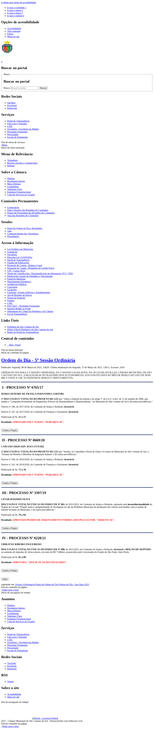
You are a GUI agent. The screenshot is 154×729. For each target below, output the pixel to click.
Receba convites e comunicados (22, 163)
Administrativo (54, 704)
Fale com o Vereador (17, 123)
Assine (10, 681)
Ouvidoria (12, 254)
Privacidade (12, 134)
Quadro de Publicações (18, 262)
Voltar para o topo (10, 590)
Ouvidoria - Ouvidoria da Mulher (23, 129)
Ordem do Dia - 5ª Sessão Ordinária (38, 360)
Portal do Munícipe (16, 279)
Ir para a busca (15, 13)
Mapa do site (13, 36)
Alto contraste (13, 31)
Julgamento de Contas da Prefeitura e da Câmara (30, 311)
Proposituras (13, 236)
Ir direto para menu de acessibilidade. (18, 2)
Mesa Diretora (14, 184)
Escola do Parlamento (17, 137)
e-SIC (10, 126)
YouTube (11, 663)
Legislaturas (13, 186)
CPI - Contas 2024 (16, 271)
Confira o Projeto (9, 430)
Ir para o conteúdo (16, 7)
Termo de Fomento (16, 298)
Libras (10, 34)
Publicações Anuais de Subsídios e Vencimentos (30, 276)
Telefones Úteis (14, 189)
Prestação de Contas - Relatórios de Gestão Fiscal (30, 268)
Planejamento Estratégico (19, 281)
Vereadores (12, 160)
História (11, 178)
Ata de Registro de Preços (19, 295)
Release (11, 165)
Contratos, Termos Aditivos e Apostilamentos (28, 292)
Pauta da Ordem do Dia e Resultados (24, 228)
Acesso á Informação (25, 584)
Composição (13, 207)
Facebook (12, 666)
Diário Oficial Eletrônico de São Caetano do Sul (30, 329)
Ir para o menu (15, 10)
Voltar (4, 579)
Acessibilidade (14, 28)
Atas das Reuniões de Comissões (22, 215)
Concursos (12, 287)
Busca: (7, 88)
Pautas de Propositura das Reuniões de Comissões (31, 213)
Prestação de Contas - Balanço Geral (24, 265)
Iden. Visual (14, 345)
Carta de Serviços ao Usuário (21, 194)
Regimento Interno (16, 181)
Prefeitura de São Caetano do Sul (23, 327)
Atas (9, 231)
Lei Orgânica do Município (20, 249)
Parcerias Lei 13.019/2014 (19, 257)
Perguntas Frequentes (17, 131)
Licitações (12, 289)
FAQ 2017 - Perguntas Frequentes (23, 306)
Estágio (10, 300)
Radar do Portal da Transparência (23, 332)
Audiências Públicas (16, 284)
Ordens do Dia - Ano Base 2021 (74, 584)
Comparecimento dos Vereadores (22, 233)
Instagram (12, 668)
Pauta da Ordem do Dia (47, 584)
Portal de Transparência (18, 260)
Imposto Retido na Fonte (19, 308)
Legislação (12, 252)
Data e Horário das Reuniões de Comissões (27, 210)
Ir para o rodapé (15, 15)
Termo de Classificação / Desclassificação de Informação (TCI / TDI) (40, 273)
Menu (4, 145)
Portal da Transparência (18, 121)
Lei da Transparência (17, 314)
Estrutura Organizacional (19, 192)
